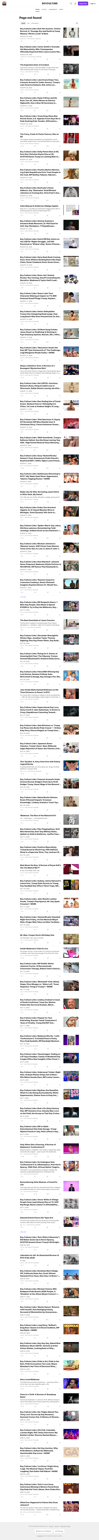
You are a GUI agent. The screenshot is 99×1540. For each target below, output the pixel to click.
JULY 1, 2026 (24, 1207)
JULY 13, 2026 (24, 989)
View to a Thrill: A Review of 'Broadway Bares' (38, 1395)
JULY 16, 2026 (24, 925)
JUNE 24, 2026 (25, 1369)
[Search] (71, 3)
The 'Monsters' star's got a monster (32, 938)
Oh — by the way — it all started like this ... (34, 818)
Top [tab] (28, 23)
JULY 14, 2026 (24, 971)
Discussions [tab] (35, 23)
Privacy (51, 1526)
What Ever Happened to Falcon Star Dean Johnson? (39, 1503)
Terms (57, 1526)
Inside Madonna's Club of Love (34, 948)
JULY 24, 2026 (24, 787)
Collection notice (65, 1526)
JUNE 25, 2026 (25, 1351)
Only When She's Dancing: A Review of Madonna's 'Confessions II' (38, 1145)
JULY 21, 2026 (24, 837)
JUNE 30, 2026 (25, 1245)
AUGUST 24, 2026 (26, 177)
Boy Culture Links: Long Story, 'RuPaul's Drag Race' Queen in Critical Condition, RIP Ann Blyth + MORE (39, 1327)
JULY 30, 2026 (24, 643)
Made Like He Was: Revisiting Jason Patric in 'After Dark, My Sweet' (39, 493)
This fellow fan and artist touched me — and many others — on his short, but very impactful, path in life (40, 1383)
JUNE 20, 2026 (25, 1474)
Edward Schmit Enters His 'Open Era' (36, 1218)
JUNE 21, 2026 (25, 1456)
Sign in (93, 3)
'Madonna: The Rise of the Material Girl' (38, 815)
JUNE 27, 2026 (25, 1297)
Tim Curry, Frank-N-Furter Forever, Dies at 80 (39, 135)
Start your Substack (44, 1531)
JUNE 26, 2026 (25, 1333)
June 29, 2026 (24, 1279)
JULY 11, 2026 (24, 1026)
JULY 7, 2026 (24, 1098)
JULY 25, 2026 (24, 733)
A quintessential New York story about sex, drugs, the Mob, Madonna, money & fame (39, 768)
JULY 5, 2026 (24, 1134)
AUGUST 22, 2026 (26, 196)
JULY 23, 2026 (24, 805)
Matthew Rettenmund (34, 38)
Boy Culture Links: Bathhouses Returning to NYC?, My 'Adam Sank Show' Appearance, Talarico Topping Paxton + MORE (40, 476)
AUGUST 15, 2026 (26, 337)
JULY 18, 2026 (24, 889)
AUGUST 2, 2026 (25, 569)
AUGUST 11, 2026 (26, 409)
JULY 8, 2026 (24, 1080)
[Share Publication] (75, 3)
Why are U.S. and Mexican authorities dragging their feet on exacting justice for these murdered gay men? (40, 210)
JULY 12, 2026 (24, 1007)
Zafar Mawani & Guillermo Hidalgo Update (39, 206)
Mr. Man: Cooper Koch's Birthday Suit (37, 935)
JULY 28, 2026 (24, 679)
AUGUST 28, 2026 (26, 88)
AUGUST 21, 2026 (26, 229)
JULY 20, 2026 (24, 855)
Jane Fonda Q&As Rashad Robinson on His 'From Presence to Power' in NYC (39, 691)
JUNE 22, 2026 (25, 1438)
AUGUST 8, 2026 (25, 445)
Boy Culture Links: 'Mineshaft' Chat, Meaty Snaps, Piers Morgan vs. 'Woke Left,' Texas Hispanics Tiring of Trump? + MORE (39, 984)
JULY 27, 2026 (24, 715)
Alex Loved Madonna (29, 1379)
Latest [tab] (23, 23)
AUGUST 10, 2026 (26, 427)
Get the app (59, 1531)
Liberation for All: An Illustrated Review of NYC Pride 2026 (39, 1256)
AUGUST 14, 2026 (26, 355)
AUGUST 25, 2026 (26, 159)
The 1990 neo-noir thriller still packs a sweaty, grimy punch (40, 497)
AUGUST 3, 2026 (25, 551)
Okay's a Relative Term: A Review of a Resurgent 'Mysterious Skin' (37, 367)
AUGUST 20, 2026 (26, 247)
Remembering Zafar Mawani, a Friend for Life (38, 1183)
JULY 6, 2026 (24, 1116)
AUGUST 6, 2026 (25, 481)
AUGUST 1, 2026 (25, 588)
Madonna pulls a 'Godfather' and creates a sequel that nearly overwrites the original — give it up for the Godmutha (40, 1151)
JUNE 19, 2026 (25, 1492)
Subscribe (83, 3)
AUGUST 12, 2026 (26, 391)
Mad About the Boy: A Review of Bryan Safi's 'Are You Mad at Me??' (40, 866)
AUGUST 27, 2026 (26, 106)
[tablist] (30, 23)
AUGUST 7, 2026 (25, 463)
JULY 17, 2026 (24, 907)
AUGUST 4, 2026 (25, 533)
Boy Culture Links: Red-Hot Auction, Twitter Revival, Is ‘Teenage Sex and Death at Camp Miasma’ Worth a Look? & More (40, 31)
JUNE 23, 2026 (25, 1420)
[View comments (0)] (35, 41)
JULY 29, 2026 (24, 661)
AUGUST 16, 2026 (26, 319)
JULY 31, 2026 (24, 610)
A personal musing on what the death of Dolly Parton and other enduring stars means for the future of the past (39, 68)
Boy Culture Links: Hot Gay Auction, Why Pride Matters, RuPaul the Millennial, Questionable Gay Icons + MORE (39, 1450)
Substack (40, 1536)
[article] (49, 35)
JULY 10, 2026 (24, 1044)
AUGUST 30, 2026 (26, 36)
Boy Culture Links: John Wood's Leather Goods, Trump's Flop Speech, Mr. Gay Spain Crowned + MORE (40, 901)
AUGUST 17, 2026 (26, 301)
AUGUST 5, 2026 (25, 515)
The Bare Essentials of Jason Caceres (37, 620)
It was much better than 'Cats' (30, 870)
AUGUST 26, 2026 (26, 124)
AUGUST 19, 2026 (26, 265)
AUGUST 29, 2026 (26, 54)
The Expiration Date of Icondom (34, 65)
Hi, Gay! (22, 1260)
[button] (37, 9)
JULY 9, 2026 (24, 1062)
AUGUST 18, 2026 (26, 283)
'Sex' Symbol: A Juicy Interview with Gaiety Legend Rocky (40, 763)
